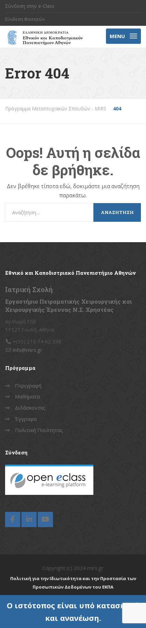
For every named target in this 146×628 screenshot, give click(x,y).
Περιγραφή (28, 385)
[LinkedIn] (29, 519)
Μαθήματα (27, 396)
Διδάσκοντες (30, 407)
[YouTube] (45, 519)
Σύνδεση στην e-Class (29, 6)
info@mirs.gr (27, 349)
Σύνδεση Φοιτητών (25, 19)
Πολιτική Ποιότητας (39, 430)
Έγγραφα (26, 418)
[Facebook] (12, 519)
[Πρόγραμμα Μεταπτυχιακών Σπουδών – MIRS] (44, 37)
